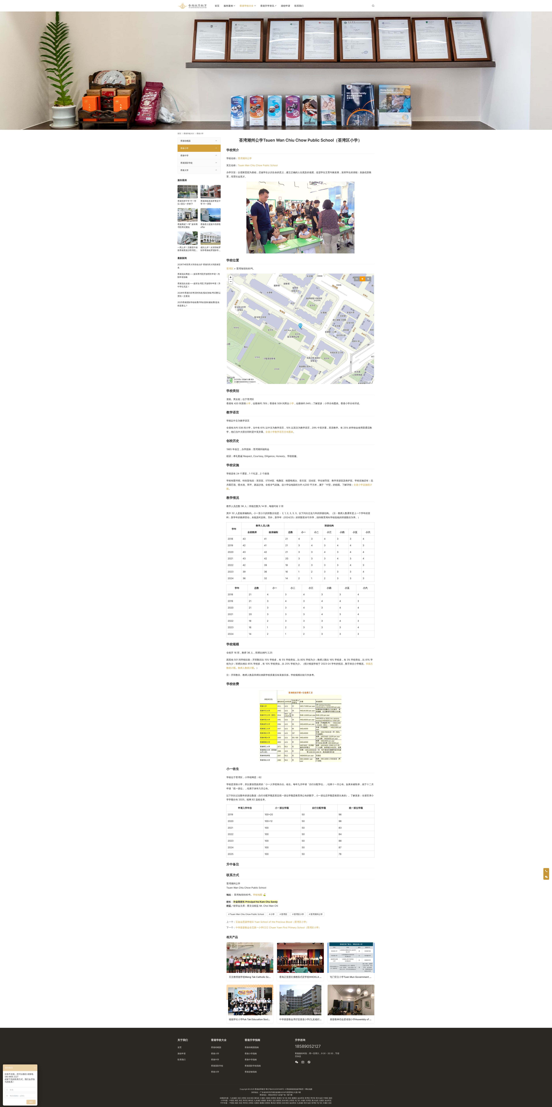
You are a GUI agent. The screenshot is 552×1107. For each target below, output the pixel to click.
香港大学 (184, 170)
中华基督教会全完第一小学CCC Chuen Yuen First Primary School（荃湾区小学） (278, 927)
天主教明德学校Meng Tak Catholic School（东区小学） (251, 976)
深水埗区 (250, 1098)
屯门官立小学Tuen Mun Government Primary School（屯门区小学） (352, 976)
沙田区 (244, 1098)
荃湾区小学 (299, 914)
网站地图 (308, 1089)
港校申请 (285, 5)
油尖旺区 (301, 1098)
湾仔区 (313, 1098)
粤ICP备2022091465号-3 (276, 1089)
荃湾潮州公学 (245, 158)
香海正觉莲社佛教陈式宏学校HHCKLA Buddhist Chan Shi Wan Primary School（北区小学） (301, 976)
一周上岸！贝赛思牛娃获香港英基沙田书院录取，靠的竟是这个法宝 (188, 249)
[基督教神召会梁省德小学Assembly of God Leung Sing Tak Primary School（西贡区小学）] (351, 1004)
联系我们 (299, 5)
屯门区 (285, 1098)
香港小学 (184, 148)
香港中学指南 (251, 1059)
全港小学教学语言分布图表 (279, 431)
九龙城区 (233, 1098)
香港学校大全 (246, 5)
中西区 (326, 1098)
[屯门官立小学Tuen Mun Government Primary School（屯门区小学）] (351, 961)
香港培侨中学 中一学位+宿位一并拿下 (187, 202)
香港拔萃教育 (260, 1089)
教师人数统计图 (246, 667)
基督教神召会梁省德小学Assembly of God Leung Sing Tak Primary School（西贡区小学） (352, 1019)
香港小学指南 (251, 1053)
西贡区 (274, 1098)
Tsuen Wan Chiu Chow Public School (258, 165)
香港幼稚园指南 (252, 1047)
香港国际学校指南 (253, 1065)
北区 (239, 1098)
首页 (217, 5)
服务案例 (228, 5)
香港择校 (289, 1089)
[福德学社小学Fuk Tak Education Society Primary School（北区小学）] (250, 1004)
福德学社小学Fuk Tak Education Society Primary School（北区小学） (251, 1019)
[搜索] (373, 5)
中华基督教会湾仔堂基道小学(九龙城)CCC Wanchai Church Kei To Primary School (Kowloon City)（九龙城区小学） (301, 1019)
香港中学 (184, 155)
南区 (330, 1098)
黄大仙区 (319, 1098)
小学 (248, 403)
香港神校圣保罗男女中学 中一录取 (211, 202)
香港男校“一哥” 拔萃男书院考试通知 (188, 225)
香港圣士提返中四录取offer (211, 225)
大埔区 (263, 1098)
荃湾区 (229, 268)
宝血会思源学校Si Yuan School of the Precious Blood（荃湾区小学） (272, 921)
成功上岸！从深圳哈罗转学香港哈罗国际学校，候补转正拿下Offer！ (211, 249)
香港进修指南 (251, 1071)
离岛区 (257, 1098)
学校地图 (257, 894)
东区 (290, 1098)
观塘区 (294, 1098)
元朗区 (268, 1098)
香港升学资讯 (267, 5)
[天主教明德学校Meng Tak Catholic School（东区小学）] (250, 961)
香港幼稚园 (185, 141)
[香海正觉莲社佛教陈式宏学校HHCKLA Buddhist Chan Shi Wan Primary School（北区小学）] (300, 961)
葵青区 (279, 1098)
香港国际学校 (186, 163)
